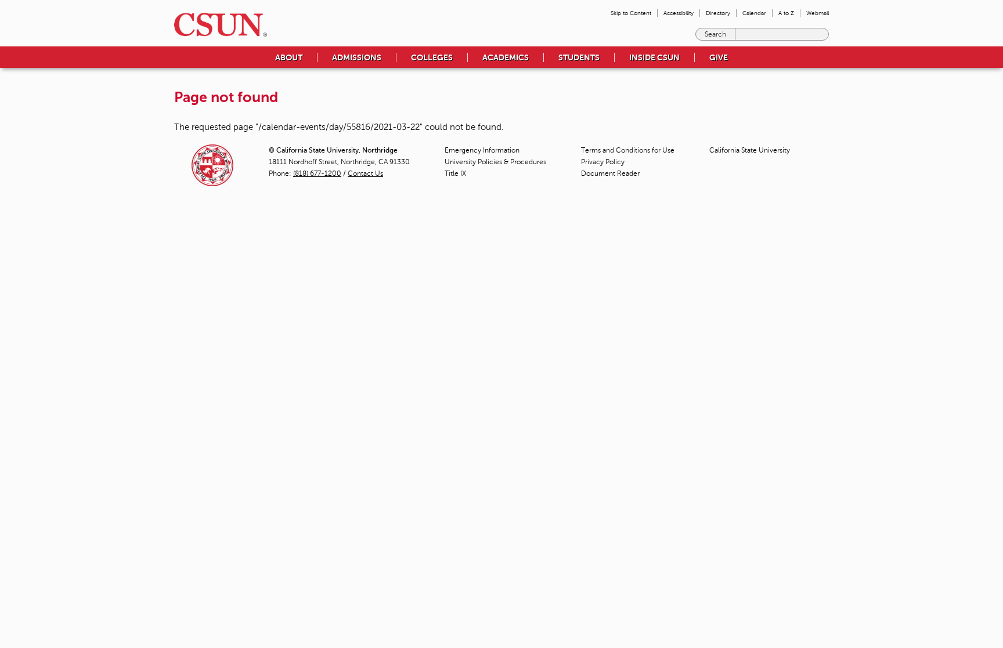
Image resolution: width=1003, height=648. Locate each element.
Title (455, 173)
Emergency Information (482, 150)
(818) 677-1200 (317, 173)
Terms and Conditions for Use (627, 150)
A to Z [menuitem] (786, 13)
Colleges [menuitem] (432, 57)
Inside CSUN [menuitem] (654, 57)
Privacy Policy (603, 162)
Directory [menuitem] (718, 13)
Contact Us (365, 173)
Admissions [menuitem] (356, 57)
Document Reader (610, 173)
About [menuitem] (288, 57)
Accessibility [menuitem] (678, 13)
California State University (749, 150)
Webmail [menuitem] (817, 13)
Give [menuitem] (718, 57)
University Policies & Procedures (495, 162)
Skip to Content (631, 13)
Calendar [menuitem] (754, 13)
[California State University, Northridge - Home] (217, 25)
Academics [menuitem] (505, 57)
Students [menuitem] (579, 57)
